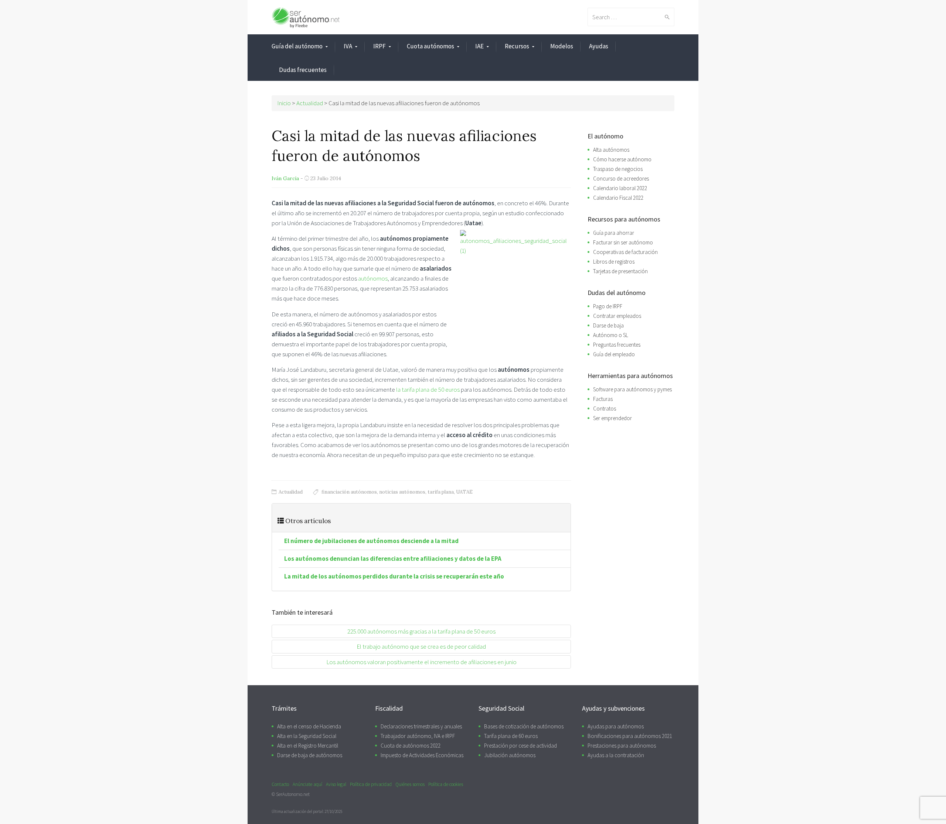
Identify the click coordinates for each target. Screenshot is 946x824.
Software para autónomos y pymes (632, 389)
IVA (348, 46)
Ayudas (598, 46)
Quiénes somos (410, 784)
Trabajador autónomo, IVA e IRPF (418, 735)
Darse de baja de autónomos (309, 755)
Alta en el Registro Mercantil (307, 745)
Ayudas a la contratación (616, 755)
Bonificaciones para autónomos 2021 (630, 735)
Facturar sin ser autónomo (623, 242)
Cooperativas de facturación (625, 251)
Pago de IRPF (607, 306)
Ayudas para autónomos (616, 726)
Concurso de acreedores (621, 178)
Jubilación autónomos (509, 755)
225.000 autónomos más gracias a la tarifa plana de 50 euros (421, 631)
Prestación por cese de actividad (520, 745)
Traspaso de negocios (618, 168)
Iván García (285, 178)
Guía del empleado (614, 354)
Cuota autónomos (430, 46)
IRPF (379, 46)
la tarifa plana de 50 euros (428, 389)
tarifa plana (441, 492)
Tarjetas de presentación (620, 271)
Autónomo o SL (610, 335)
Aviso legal (336, 784)
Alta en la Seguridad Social (306, 735)
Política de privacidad (371, 784)
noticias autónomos (402, 492)
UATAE (464, 492)
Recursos (517, 46)
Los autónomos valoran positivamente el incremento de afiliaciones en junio (421, 662)
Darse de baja (608, 325)
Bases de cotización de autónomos (524, 726)
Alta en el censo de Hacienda (309, 726)
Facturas (603, 398)
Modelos (561, 46)
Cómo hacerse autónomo (622, 159)
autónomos (373, 278)
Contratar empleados (617, 315)
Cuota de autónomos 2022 (410, 745)
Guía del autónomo (297, 46)
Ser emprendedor (612, 418)
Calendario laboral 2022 (620, 188)
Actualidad (291, 492)
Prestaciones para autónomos (622, 745)
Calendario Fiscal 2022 (618, 197)
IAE (479, 46)
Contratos (604, 408)
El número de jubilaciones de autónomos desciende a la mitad (371, 541)
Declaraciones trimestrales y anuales (421, 726)
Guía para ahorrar (613, 232)
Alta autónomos (611, 149)
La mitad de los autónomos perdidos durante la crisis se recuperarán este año (394, 576)
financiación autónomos (349, 492)
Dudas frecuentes (303, 70)
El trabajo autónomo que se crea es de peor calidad (421, 646)
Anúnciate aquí (307, 784)
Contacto (280, 784)
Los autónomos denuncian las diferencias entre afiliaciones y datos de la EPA (392, 559)
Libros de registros (613, 261)
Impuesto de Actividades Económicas (422, 755)
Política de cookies (445, 784)
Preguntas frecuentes (616, 344)
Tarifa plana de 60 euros (511, 735)
